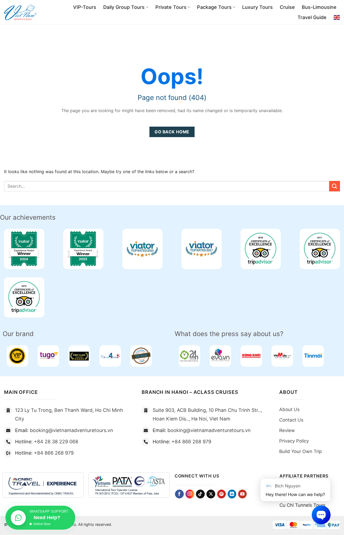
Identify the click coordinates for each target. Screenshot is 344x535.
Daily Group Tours (124, 7)
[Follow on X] (210, 494)
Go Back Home (172, 131)
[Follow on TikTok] (200, 494)
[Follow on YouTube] (242, 494)
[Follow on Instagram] (189, 494)
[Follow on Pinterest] (221, 494)
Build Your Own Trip (300, 451)
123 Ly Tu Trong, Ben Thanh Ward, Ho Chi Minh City (69, 414)
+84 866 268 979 (54, 453)
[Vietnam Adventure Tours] (20, 12)
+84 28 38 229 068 (56, 441)
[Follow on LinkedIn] (232, 494)
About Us (289, 409)
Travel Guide (312, 17)
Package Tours (214, 7)
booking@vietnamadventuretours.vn (71, 430)
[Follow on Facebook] (179, 494)
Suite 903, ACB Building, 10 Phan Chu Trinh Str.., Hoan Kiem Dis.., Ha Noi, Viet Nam (207, 414)
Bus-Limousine (319, 7)
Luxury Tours (257, 7)
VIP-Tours (84, 7)
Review (287, 430)
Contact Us (291, 420)
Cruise (287, 7)
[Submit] (334, 186)
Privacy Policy (294, 441)
